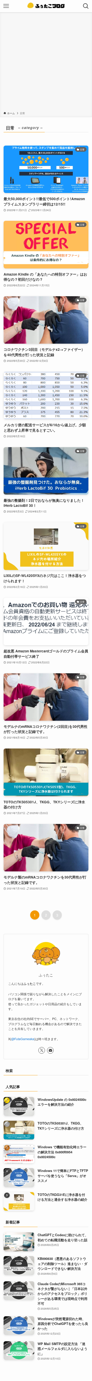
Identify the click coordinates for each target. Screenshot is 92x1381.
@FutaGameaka (22, 1039)
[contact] (50, 1050)
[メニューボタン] (6, 6)
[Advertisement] (46, 63)
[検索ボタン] (86, 6)
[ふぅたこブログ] (45, 6)
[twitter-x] (41, 1050)
